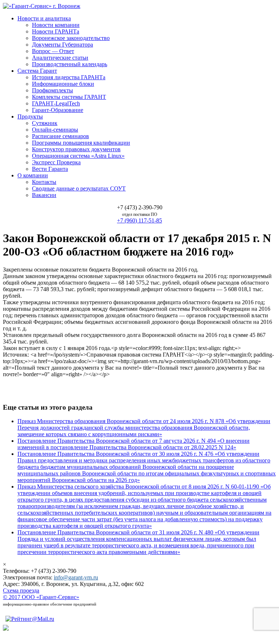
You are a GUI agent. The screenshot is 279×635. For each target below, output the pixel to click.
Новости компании (56, 25)
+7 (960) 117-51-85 (139, 220)
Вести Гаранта (50, 169)
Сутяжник (44, 123)
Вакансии (44, 195)
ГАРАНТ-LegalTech (56, 103)
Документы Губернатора (62, 44)
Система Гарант (37, 71)
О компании (32, 175)
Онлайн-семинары (55, 129)
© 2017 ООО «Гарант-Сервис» (41, 597)
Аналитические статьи (60, 58)
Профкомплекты (52, 90)
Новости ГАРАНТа (55, 31)
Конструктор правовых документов (76, 149)
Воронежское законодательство (71, 38)
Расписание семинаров (60, 136)
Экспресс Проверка (56, 162)
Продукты (30, 116)
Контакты (44, 182)
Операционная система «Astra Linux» (78, 156)
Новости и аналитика (44, 18)
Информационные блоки (63, 84)
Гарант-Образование (57, 110)
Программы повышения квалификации (81, 143)
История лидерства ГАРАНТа (68, 77)
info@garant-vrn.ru (76, 577)
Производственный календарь (69, 64)
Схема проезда (21, 590)
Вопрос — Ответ (53, 51)
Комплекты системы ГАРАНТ (69, 97)
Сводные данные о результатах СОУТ (79, 188)
